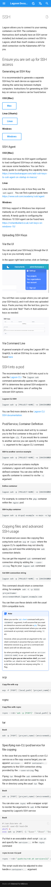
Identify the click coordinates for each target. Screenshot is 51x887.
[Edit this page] (47, 17)
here (10, 357)
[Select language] (40, 3)
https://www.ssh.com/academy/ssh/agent (23, 196)
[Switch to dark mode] (33, 3)
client (23, 619)
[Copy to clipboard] (48, 404)
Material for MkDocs (19, 884)
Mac (9, 105)
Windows (12, 136)
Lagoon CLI (16, 377)
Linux (10, 121)
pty (35, 625)
